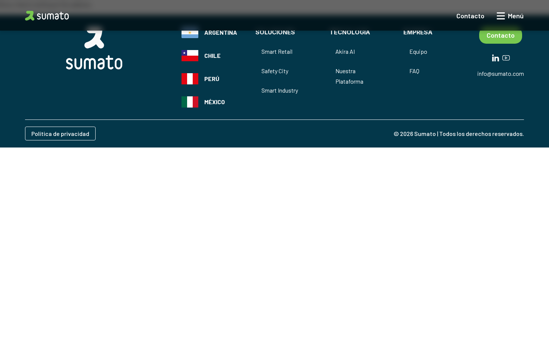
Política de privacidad (60, 133)
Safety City (274, 70)
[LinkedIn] (495, 56)
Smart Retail (276, 51)
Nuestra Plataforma (349, 76)
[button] (46, 15)
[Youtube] (506, 56)
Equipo (418, 51)
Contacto (501, 35)
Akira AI (345, 51)
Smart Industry (279, 90)
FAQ (414, 70)
